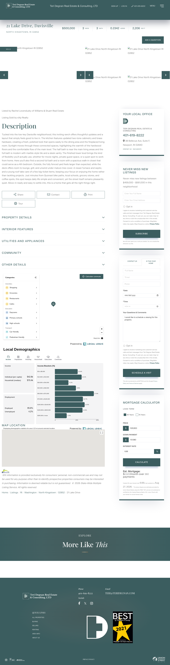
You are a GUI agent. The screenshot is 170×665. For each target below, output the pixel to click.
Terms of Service (134, 383)
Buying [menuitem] (35, 621)
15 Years (142, 415)
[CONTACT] (153, 40)
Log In (124, 6)
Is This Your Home (151, 262)
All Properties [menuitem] (38, 617)
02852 (61, 492)
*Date (125, 291)
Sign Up (114, 6)
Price (125, 423)
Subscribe (142, 234)
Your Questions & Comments (134, 312)
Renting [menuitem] (35, 630)
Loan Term (128, 409)
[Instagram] (91, 603)
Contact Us (127, 149)
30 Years (130, 415)
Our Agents (137, 149)
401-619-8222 (139, 6)
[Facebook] (79, 603)
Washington (30, 492)
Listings (14, 492)
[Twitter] (85, 603)
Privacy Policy (154, 224)
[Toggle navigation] (157, 6)
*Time (125, 302)
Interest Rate (129, 446)
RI (21, 492)
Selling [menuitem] (35, 625)
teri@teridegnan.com (120, 593)
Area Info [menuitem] (36, 634)
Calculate (141, 462)
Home (5, 492)
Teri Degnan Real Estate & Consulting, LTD (74, 5)
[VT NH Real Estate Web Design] (159, 659)
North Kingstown (47, 492)
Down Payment (130, 435)
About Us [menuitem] (36, 638)
